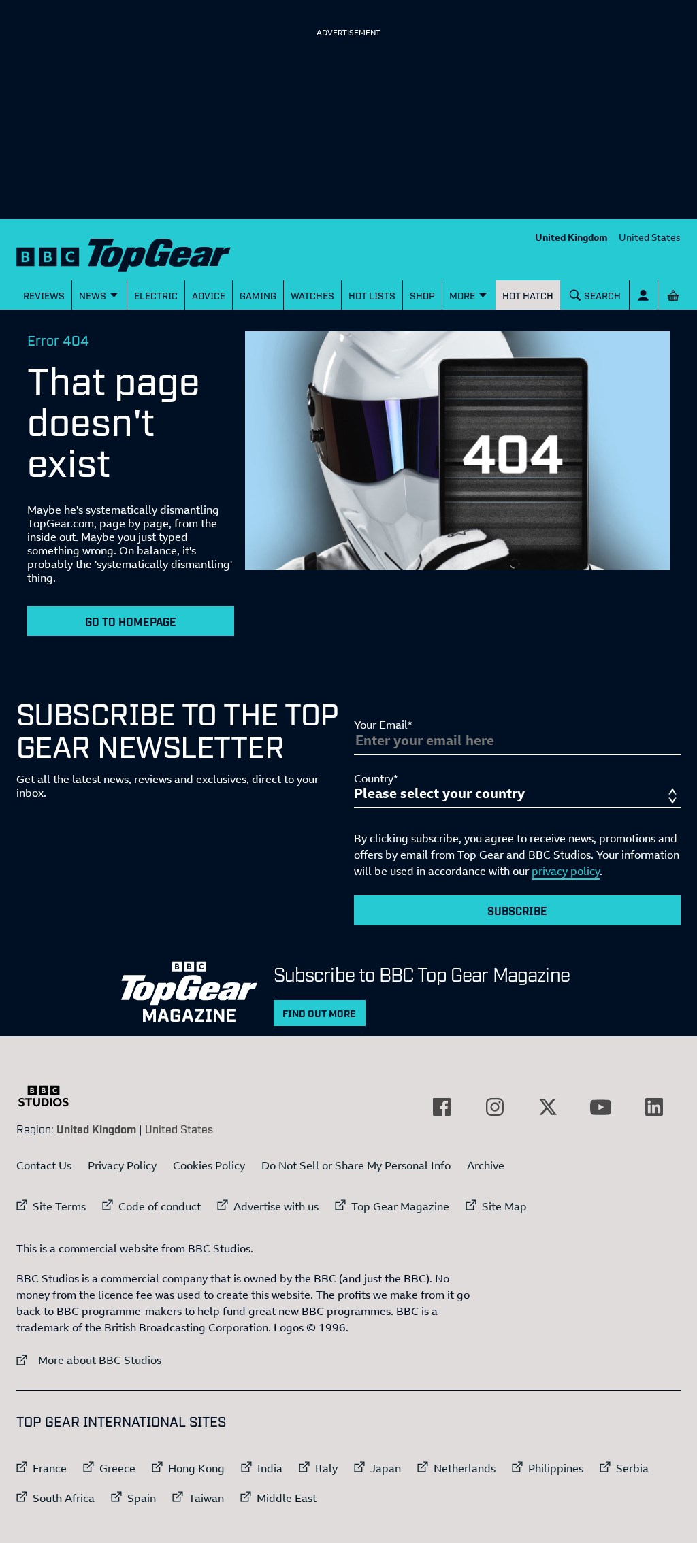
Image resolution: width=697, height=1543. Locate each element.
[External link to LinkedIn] (654, 1107)
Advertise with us (276, 1206)
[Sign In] (644, 295)
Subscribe (517, 910)
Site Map (504, 1206)
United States (650, 237)
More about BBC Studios (88, 1359)
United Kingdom (571, 237)
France (50, 1468)
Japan (385, 1468)
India (269, 1468)
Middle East (287, 1498)
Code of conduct (159, 1206)
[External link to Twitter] (548, 1107)
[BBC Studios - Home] (50, 1096)
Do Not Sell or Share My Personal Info (356, 1165)
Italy (326, 1468)
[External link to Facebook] (442, 1107)
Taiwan (206, 1498)
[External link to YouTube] (601, 1107)
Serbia (632, 1468)
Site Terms (59, 1206)
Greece (117, 1468)
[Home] (123, 252)
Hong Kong (196, 1468)
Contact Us (43, 1165)
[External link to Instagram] (495, 1107)
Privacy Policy (122, 1165)
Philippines (555, 1468)
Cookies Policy (209, 1165)
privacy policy (566, 870)
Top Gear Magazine (400, 1206)
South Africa (64, 1498)
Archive (485, 1165)
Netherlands (465, 1468)
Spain (141, 1498)
